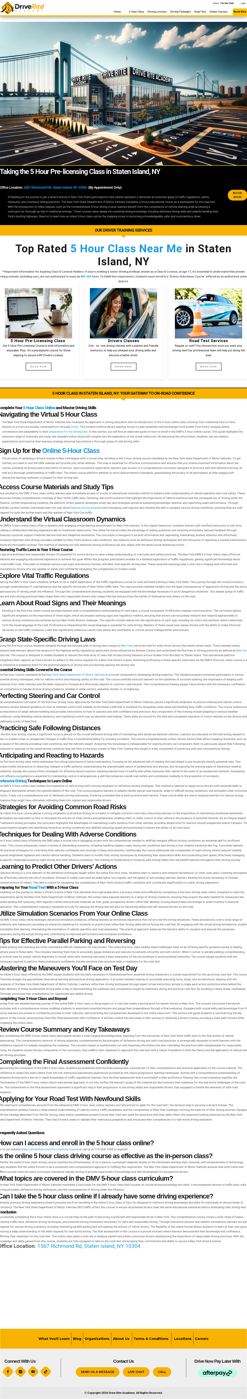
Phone (223, 3)
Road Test (200, 11)
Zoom (74, 426)
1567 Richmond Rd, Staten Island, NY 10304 (55, 187)
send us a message (97, 1372)
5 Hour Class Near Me (126, 248)
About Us (121, 1339)
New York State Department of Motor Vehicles (76, 674)
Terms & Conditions (152, 1339)
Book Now (38, 366)
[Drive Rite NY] (22, 6)
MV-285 (86, 276)
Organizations (97, 1339)
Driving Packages (180, 11)
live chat (136, 1372)
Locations (182, 1339)
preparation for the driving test (68, 431)
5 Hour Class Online (39, 407)
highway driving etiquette (86, 507)
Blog (77, 1339)
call (162, 1372)
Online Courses (219, 11)
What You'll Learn (54, 1339)
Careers (202, 1339)
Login (243, 3)
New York (127, 645)
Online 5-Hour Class (70, 450)
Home (117, 11)
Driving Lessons (157, 11)
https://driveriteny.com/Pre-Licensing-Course (49, 1149)
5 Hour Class (136, 11)
